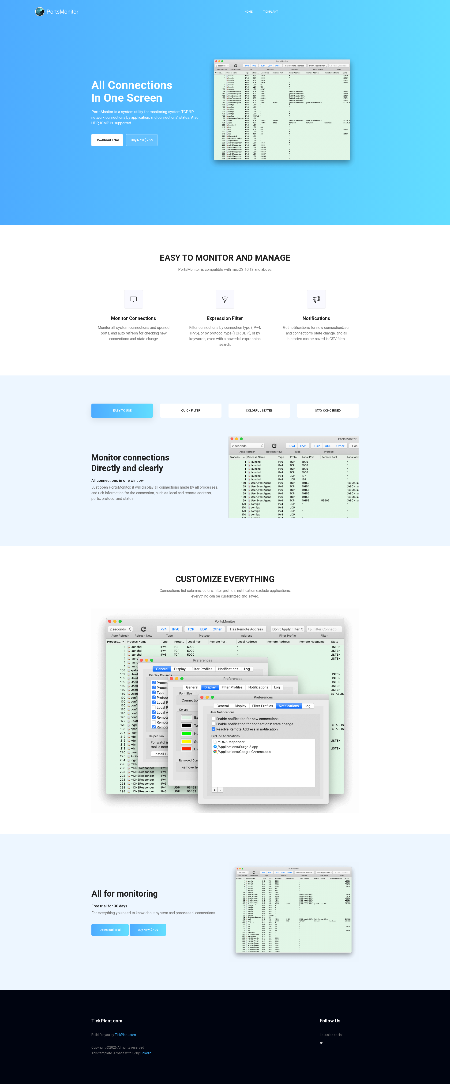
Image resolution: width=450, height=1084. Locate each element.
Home (249, 11)
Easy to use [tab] (122, 410)
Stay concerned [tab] (328, 410)
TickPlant (270, 11)
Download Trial (107, 140)
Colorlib (145, 1053)
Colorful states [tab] (259, 410)
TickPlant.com (125, 1035)
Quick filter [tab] (190, 410)
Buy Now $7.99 (142, 140)
